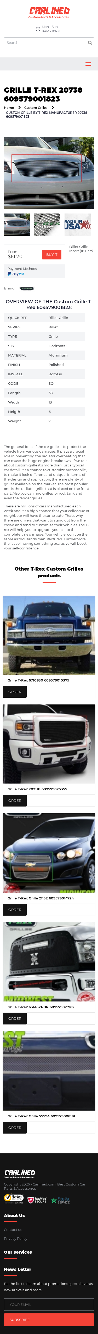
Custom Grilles (35, 108)
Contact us (13, 1230)
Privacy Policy (15, 1238)
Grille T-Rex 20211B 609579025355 (37, 789)
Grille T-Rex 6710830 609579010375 (38, 680)
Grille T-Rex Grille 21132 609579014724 (41, 898)
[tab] (17, 225)
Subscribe (20, 1320)
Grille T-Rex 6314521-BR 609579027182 (41, 1007)
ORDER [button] (14, 692)
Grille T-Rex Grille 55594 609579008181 (41, 1116)
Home (9, 108)
